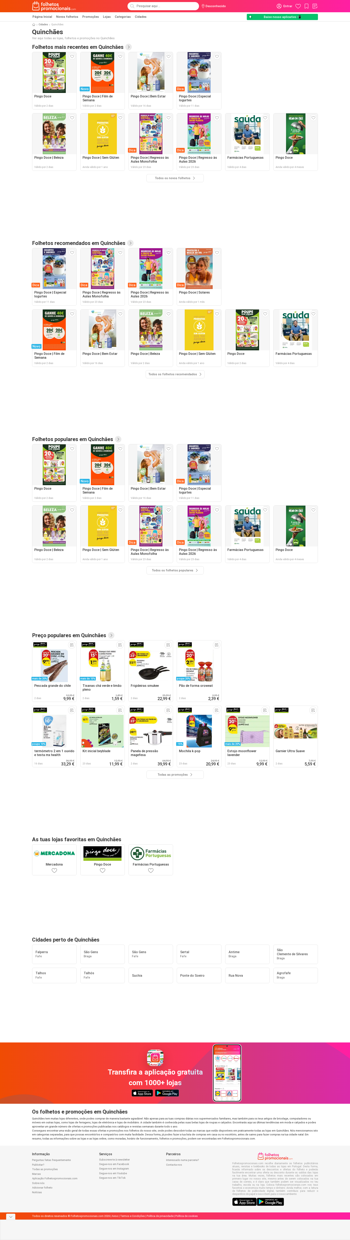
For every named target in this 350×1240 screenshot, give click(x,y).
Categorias (123, 17)
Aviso (115, 1216)
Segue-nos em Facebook (114, 1164)
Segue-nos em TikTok (112, 1177)
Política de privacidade (160, 1216)
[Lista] (315, 6)
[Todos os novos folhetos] (128, 47)
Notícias (37, 1192)
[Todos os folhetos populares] (118, 439)
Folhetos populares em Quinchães (72, 439)
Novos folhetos (67, 17)
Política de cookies (186, 1216)
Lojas (107, 17)
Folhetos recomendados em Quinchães (78, 243)
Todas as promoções (45, 1169)
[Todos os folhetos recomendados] (130, 243)
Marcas (36, 1173)
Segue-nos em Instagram (114, 1168)
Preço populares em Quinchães (69, 635)
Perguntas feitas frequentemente (51, 1160)
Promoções (90, 17)
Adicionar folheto (42, 1187)
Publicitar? (38, 1164)
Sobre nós (38, 1183)
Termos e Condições (132, 1216)
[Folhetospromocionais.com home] (54, 6)
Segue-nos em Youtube (113, 1173)
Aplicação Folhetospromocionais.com (54, 1178)
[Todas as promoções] (111, 635)
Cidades (140, 17)
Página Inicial (42, 17)
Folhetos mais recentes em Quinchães (78, 47)
